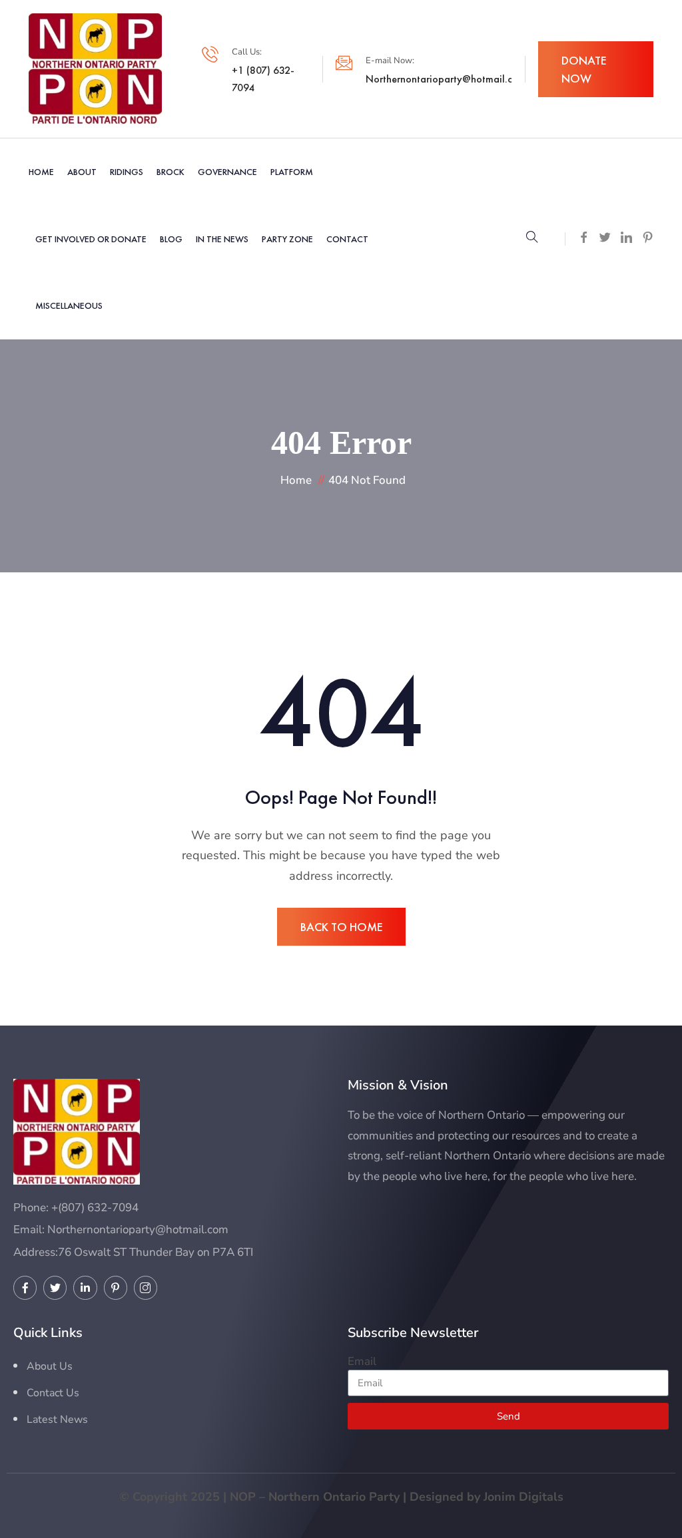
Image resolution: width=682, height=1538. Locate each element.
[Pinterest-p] (115, 1287)
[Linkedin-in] (85, 1287)
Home (41, 172)
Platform (291, 172)
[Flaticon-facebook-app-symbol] (25, 1287)
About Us (50, 1366)
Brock (170, 172)
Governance (227, 172)
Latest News (57, 1419)
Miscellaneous (69, 305)
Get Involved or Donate (91, 239)
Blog (171, 239)
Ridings (126, 172)
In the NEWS (222, 239)
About (82, 172)
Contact (347, 239)
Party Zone (287, 239)
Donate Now (583, 69)
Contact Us (53, 1393)
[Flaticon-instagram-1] (145, 1287)
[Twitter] (55, 1287)
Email (362, 1361)
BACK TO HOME (341, 926)
